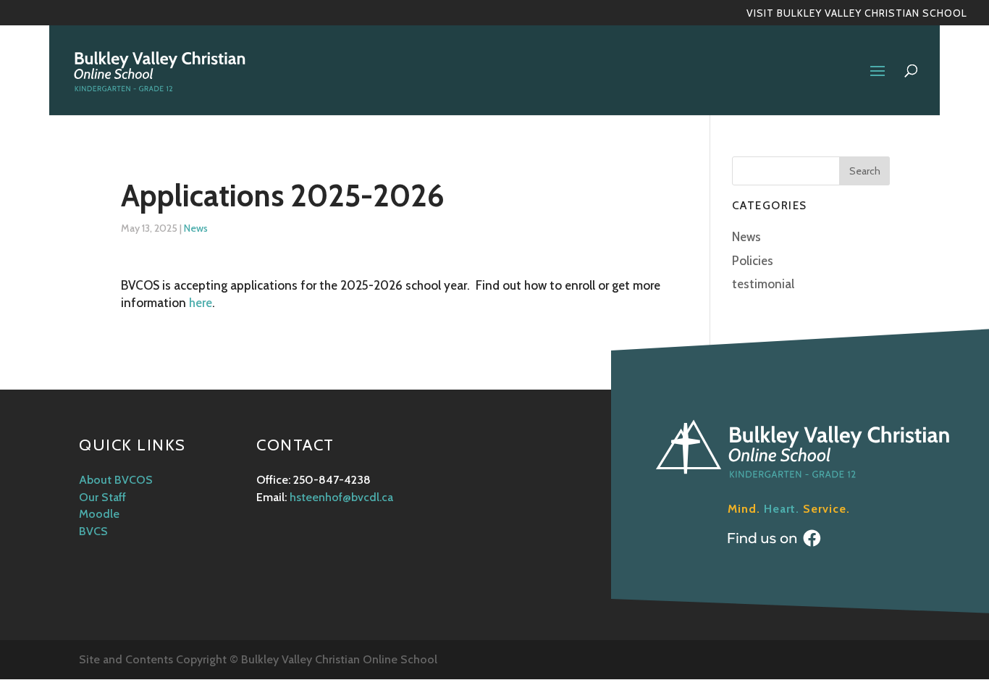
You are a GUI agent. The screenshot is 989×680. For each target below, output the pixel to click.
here (200, 302)
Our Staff (102, 497)
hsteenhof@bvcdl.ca (341, 497)
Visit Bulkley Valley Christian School (856, 14)
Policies (752, 260)
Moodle (99, 514)
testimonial (763, 284)
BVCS (93, 531)
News (196, 228)
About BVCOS (116, 480)
